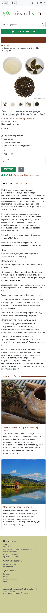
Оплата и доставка (10, 554)
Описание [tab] (7, 183)
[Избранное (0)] (37, 3)
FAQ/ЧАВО (7, 547)
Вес (4, 150)
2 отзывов (18, 175)
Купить (10, 169)
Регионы (6, 574)
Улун (7, 45)
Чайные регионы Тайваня (17, 506)
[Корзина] (41, 3)
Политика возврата (10, 552)
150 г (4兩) (8, 154)
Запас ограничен (10, 579)
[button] (5, 3)
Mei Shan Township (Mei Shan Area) (24, 118)
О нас (5, 544)
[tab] (4, 104)
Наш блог (7, 581)
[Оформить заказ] (44, 3)
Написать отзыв (31, 175)
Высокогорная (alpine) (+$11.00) (18, 145)
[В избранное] (21, 169)
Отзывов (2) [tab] (21, 183)
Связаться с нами (10, 564)
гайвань (10, 342)
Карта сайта (8, 566)
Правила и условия (10, 556)
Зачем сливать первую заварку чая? (20, 429)
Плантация (8, 139)
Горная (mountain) (12, 142)
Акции (5, 576)
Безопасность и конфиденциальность (18, 549)
